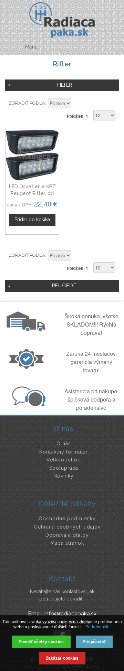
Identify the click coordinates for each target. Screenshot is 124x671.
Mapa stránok (67, 543)
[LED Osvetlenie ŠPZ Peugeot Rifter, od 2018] (32, 155)
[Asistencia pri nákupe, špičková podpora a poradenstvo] (27, 404)
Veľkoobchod (63, 459)
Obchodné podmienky (67, 518)
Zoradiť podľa (27, 103)
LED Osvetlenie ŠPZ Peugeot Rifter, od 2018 (32, 193)
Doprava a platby (67, 535)
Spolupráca (63, 468)
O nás (63, 443)
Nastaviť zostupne (77, 104)
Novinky (63, 476)
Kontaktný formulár (63, 452)
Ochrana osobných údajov (67, 527)
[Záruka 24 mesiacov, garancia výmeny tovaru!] (27, 366)
